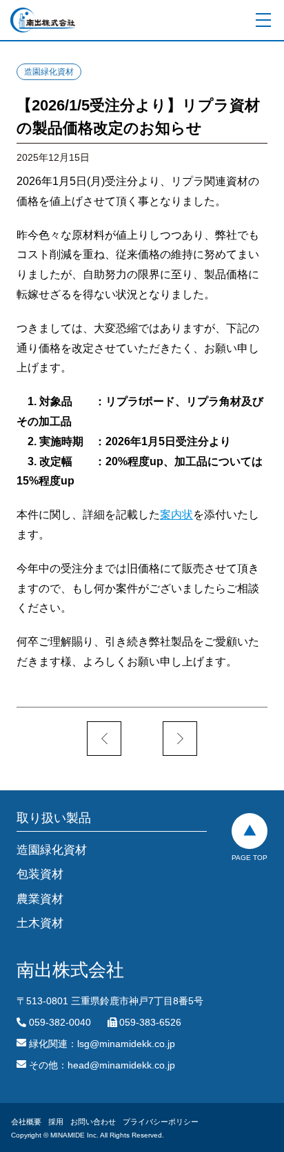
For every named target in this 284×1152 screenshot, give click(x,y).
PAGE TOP (249, 857)
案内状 (176, 514)
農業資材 (40, 899)
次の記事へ (180, 738)
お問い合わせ (93, 1121)
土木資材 (40, 923)
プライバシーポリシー (161, 1121)
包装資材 (40, 874)
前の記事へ (104, 738)
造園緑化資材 (49, 72)
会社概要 (26, 1121)
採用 (55, 1121)
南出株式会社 (43, 20)
